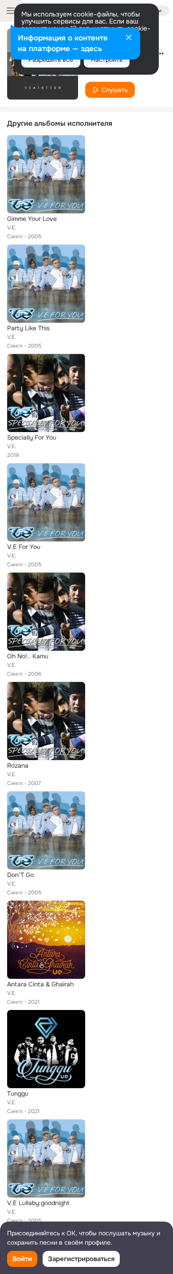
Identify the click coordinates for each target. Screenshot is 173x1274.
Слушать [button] (115, 90)
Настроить (106, 60)
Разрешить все (50, 60)
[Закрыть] (128, 38)
